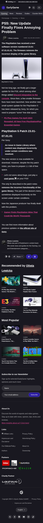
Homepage (5, 18)
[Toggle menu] (3, 7)
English (20, 510)
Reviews (19, 13)
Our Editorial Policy (8, 446)
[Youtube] (24, 517)
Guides (27, 13)
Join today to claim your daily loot (27, 1)
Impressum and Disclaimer (23, 503)
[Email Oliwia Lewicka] (35, 256)
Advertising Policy (28, 438)
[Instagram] (28, 517)
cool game (9, 179)
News (11, 13)
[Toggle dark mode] (29, 7)
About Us (25, 446)
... (29, 248)
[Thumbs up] (29, 256)
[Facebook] (14, 517)
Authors (4, 451)
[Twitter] (10, 517)
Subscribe (34, 395)
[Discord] (19, 517)
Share (18, 257)
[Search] (33, 7)
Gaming (4, 14)
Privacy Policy (27, 434)
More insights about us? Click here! (15, 423)
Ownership (26, 451)
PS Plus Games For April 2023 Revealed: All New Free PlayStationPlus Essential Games (22, 121)
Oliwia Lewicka (12, 241)
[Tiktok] (33, 517)
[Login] (39, 7)
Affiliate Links (8, 434)
